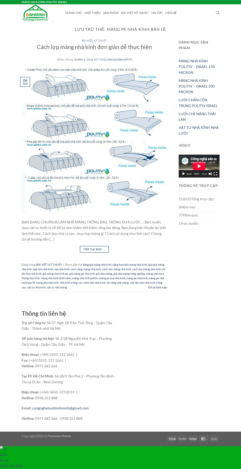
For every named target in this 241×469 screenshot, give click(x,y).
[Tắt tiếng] (210, 174)
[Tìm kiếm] (217, 13)
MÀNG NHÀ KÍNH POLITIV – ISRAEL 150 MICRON (197, 66)
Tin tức (157, 12)
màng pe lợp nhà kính (112, 278)
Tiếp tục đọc (94, 249)
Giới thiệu (93, 12)
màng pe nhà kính (137, 278)
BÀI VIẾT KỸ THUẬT (135, 12)
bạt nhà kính (61, 269)
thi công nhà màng (118, 282)
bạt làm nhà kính (43, 269)
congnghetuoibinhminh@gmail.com (60, 408)
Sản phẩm (110, 12)
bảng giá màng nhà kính (97, 264)
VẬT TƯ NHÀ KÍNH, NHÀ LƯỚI (199, 130)
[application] (199, 166)
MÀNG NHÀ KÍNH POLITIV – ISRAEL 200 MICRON (197, 86)
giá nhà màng (104, 273)
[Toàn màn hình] (215, 174)
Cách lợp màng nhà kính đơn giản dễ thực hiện (94, 46)
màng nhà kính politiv (85, 278)
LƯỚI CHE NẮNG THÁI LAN (197, 117)
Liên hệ (170, 12)
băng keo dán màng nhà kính (130, 264)
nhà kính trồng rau (71, 282)
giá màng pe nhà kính (82, 273)
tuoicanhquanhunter (115, 59)
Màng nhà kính (31, 278)
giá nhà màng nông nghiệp (129, 273)
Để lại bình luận (157, 287)
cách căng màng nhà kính (86, 269)
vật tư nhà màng (57, 287)
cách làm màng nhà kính (116, 269)
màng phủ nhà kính (47, 282)
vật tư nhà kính (36, 287)
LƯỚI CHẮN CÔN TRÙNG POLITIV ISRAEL (198, 103)
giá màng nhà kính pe (55, 273)
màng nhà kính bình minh (56, 278)
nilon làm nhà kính (94, 282)
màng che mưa (155, 273)
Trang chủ (73, 12)
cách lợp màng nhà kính (146, 269)
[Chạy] (183, 174)
